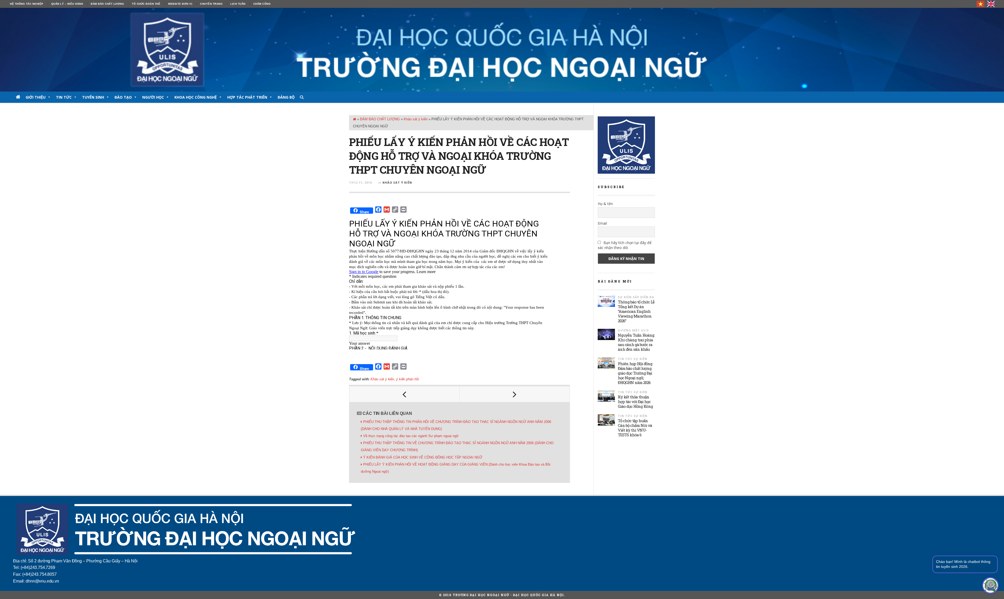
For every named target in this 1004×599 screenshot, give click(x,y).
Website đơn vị (180, 3)
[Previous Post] (404, 394)
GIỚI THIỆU (35, 97)
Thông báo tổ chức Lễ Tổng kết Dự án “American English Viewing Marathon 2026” (636, 311)
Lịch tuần (238, 3)
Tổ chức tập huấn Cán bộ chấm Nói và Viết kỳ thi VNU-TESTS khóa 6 (635, 427)
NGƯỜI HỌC (153, 97)
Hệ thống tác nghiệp (26, 3)
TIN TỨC (64, 97)
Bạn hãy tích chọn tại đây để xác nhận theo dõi (625, 245)
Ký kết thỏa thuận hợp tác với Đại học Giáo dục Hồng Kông (635, 401)
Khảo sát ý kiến (415, 119)
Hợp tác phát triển (247, 97)
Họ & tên (605, 203)
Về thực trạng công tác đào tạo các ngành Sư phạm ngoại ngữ (411, 436)
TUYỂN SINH (93, 97)
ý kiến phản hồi (407, 379)
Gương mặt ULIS (633, 330)
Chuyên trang (211, 3)
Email (602, 223)
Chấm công (262, 3)
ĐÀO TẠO (123, 97)
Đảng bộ (286, 97)
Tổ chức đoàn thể (146, 3)
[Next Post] (515, 394)
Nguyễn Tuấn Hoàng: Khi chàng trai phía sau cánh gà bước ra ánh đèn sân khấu (636, 342)
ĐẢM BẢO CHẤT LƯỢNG (107, 3)
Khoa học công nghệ (195, 97)
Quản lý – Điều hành (67, 3)
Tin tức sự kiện (632, 359)
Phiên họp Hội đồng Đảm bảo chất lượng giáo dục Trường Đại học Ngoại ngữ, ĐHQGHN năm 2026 (635, 373)
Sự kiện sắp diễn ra (636, 297)
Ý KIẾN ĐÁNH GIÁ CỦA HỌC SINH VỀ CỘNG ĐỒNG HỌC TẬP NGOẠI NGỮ (422, 457)
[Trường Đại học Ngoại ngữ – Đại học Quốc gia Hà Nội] (502, 50)
